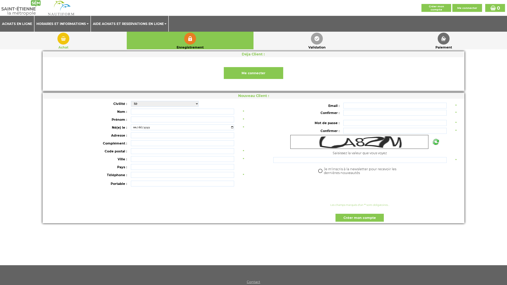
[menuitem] (17, 24)
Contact (253, 282)
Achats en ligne (17, 24)
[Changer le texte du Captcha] (436, 142)
